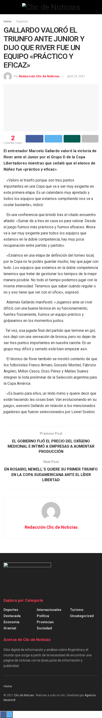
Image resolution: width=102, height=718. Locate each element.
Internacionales (49, 610)
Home (7, 21)
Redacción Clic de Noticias (39, 76)
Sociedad (44, 628)
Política (43, 616)
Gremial (10, 628)
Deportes (22, 21)
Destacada (12, 616)
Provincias (45, 622)
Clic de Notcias (24, 695)
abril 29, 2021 (76, 76)
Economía (11, 622)
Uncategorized (82, 616)
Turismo (76, 610)
